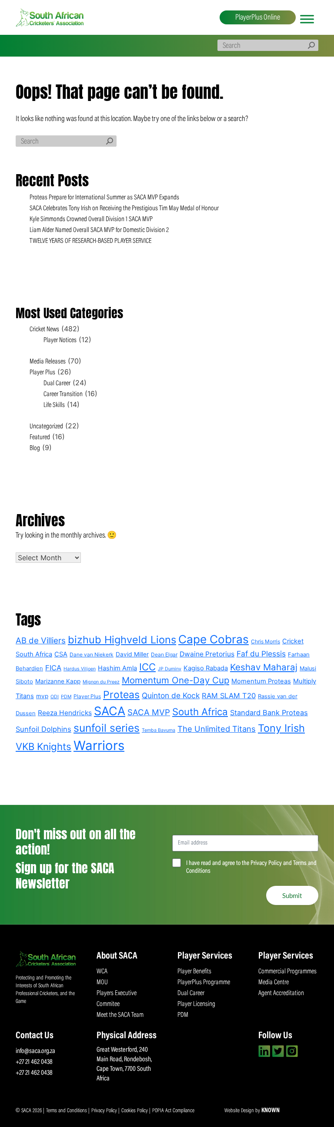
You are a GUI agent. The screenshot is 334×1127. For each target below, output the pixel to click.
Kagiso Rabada (206, 668)
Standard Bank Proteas (269, 712)
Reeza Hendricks (65, 713)
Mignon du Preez (101, 682)
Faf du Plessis (261, 653)
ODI (54, 697)
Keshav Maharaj (263, 667)
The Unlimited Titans (216, 728)
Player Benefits (194, 971)
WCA (102, 971)
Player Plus (42, 372)
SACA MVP (148, 712)
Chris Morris (265, 641)
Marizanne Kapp (57, 681)
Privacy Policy (104, 1111)
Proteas (121, 695)
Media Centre (273, 982)
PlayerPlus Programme (203, 982)
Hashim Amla (117, 668)
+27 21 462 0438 (34, 1062)
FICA (53, 667)
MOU (102, 982)
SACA (109, 711)
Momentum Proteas (261, 681)
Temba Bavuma (158, 730)
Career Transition (63, 394)
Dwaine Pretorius (207, 654)
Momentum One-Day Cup (175, 680)
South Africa (200, 711)
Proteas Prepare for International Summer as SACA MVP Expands (105, 197)
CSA (60, 654)
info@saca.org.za (35, 1051)
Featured (40, 437)
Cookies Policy (135, 1111)
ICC (147, 667)
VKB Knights (43, 746)
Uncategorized (46, 426)
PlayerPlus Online (257, 18)
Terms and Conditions (67, 1111)
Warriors (98, 745)
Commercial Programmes (287, 971)
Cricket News (44, 329)
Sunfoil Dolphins (43, 729)
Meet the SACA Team (120, 1015)
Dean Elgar (164, 654)
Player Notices (60, 340)
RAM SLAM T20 (229, 695)
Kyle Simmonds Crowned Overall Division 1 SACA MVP (91, 219)
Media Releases (48, 361)
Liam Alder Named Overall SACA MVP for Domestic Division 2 (99, 230)
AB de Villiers (41, 641)
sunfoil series (106, 727)
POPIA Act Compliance (173, 1111)
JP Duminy (169, 669)
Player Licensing (196, 1004)
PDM (66, 697)
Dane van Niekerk (92, 654)
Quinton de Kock (171, 695)
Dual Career (56, 383)
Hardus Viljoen (79, 669)
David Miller (132, 654)
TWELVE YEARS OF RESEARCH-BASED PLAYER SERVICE (90, 241)
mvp (42, 696)
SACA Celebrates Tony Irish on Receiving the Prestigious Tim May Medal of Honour (124, 208)
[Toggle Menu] (307, 19)
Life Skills (54, 405)
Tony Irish (281, 728)
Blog (35, 448)
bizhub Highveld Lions (122, 639)
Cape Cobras (213, 639)
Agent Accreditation (281, 993)
